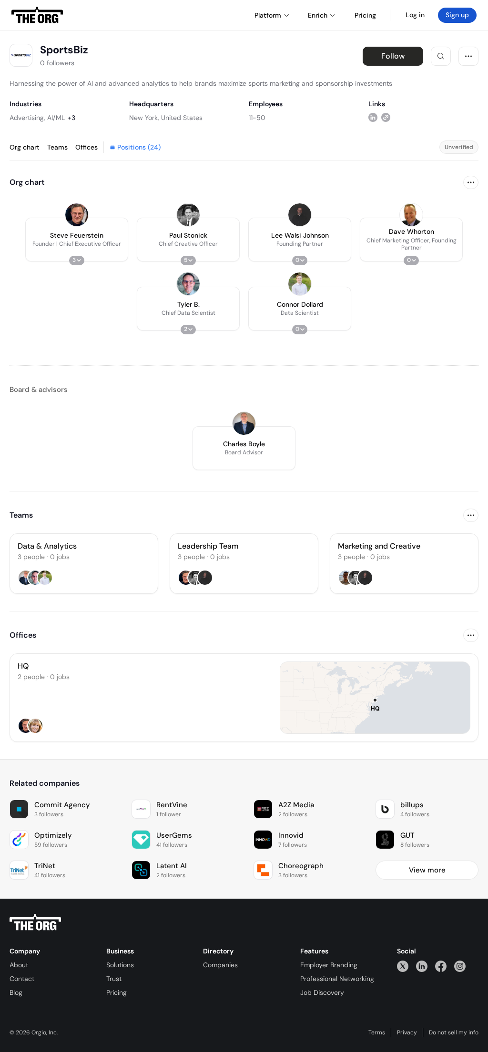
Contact (22, 978)
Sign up (457, 14)
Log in (415, 14)
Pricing (116, 992)
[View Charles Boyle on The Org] (244, 423)
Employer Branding (328, 965)
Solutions (120, 965)
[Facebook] (441, 966)
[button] (76, 239)
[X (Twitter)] (402, 966)
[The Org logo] (35, 922)
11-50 (257, 117)
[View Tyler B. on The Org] (188, 284)
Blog (16, 992)
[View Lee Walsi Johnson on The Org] (300, 215)
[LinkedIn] (421, 966)
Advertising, (27, 117)
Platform (267, 15)
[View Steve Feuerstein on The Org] (77, 215)
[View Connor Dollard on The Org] (300, 284)
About (19, 965)
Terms (376, 1032)
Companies (220, 965)
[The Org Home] (37, 15)
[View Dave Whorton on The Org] (411, 215)
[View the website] (385, 117)
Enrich (317, 15)
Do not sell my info (453, 1032)
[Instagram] (460, 966)
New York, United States (166, 117)
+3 (71, 117)
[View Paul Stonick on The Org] (188, 215)
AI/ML (56, 117)
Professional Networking (337, 978)
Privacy (407, 1032)
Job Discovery (322, 992)
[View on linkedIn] (372, 117)
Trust (114, 978)
